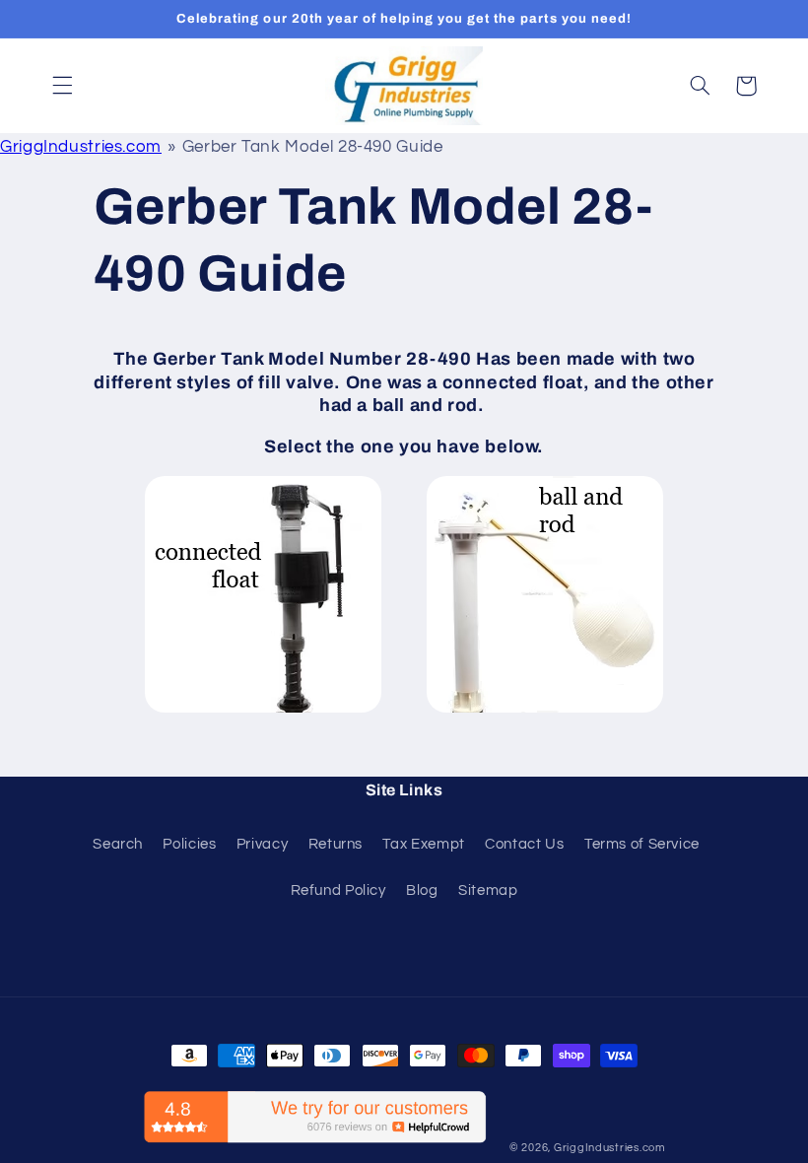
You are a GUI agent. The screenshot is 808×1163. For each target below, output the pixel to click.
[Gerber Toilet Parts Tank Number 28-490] (263, 711)
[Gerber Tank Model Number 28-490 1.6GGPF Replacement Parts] (545, 711)
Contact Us (524, 844)
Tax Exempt (423, 844)
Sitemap (487, 890)
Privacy (262, 844)
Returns (335, 844)
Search (118, 844)
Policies (189, 844)
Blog (422, 890)
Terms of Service (642, 844)
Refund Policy (338, 890)
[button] (62, 85)
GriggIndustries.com (81, 147)
